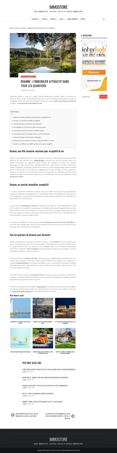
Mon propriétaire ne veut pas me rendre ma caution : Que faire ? (27, 415)
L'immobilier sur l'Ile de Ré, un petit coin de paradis (29, 127)
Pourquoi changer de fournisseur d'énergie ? (27, 137)
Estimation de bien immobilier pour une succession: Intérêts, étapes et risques (58, 416)
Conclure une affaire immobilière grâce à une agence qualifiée (33, 144)
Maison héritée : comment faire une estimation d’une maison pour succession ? (45, 378)
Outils (61, 19)
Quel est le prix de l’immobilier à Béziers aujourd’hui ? (38, 394)
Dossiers (53, 19)
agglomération (39, 160)
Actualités (35, 19)
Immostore (58, 7)
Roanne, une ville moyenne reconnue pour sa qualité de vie (32, 117)
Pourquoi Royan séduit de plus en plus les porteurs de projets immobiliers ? (45, 386)
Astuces (44, 19)
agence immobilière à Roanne (21, 291)
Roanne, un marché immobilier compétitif (26, 121)
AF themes (77, 450)
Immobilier (32, 76)
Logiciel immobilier (72, 19)
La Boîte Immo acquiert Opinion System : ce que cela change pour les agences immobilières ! (49, 369)
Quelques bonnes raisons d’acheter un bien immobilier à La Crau (33, 141)
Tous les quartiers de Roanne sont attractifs (27, 124)
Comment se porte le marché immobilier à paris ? (29, 131)
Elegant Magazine (66, 450)
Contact (83, 19)
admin (24, 90)
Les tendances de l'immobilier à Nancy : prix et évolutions (31, 134)
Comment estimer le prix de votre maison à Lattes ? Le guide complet (42, 402)
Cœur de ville (41, 287)
